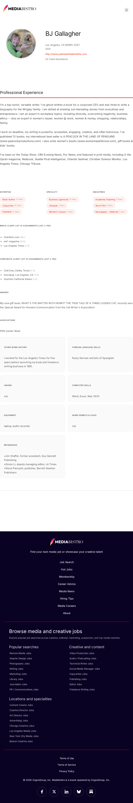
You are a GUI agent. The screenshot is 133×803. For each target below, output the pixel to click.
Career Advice (67, 584)
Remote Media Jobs (20, 653)
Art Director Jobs (19, 715)
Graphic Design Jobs (21, 658)
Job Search (67, 562)
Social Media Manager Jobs (85, 668)
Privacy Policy (66, 771)
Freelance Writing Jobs (82, 689)
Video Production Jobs (82, 653)
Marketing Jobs (18, 674)
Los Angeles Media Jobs (23, 730)
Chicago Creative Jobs (22, 725)
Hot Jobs (66, 569)
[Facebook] (42, 792)
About (67, 613)
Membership (66, 576)
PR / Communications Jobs (24, 689)
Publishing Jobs (78, 679)
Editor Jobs (76, 684)
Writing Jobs (16, 668)
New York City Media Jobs (24, 736)
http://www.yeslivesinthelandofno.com (66, 54)
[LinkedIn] (66, 792)
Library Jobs (16, 679)
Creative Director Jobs (22, 710)
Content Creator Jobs (21, 705)
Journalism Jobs (18, 684)
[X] (54, 792)
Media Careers (67, 605)
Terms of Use (67, 758)
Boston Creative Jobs (21, 741)
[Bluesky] (79, 792)
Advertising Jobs (19, 720)
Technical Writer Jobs (81, 663)
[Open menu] (126, 10)
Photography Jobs (20, 663)
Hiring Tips (66, 598)
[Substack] (91, 792)
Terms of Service (67, 764)
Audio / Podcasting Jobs (83, 658)
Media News (66, 591)
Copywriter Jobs (78, 674)
